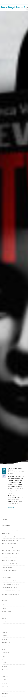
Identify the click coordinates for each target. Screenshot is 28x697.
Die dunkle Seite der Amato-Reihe (10, 557)
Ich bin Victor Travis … (7, 577)
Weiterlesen (11, 507)
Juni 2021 (4, 662)
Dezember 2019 (5, 689)
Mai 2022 (4, 649)
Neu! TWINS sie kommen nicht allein (10, 530)
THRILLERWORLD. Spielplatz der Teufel (11, 547)
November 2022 (5, 646)
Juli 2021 (4, 659)
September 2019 (5, 693)
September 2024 (6, 642)
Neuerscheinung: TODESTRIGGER (9, 563)
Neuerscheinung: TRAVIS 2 (8, 567)
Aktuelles (11, 473)
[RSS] (2, 2)
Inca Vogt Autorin (14, 7)
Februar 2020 (5, 686)
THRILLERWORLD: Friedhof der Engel (10, 553)
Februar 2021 (5, 669)
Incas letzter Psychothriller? (8, 536)
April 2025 (4, 635)
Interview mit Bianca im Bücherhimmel (10, 594)
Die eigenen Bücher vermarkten (9, 570)
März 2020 (4, 683)
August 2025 (5, 632)
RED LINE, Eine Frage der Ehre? (9, 543)
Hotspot (4, 615)
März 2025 (4, 639)
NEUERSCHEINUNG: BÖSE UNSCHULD (11, 591)
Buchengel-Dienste (6, 611)
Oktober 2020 (5, 676)
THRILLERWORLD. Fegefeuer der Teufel (11, 550)
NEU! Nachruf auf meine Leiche (9, 580)
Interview (4, 618)
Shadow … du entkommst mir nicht (10, 540)
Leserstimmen (5, 621)
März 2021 (4, 666)
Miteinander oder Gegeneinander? (10, 574)
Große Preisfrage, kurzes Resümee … (10, 584)
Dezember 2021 (5, 652)
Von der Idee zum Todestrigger (9, 560)
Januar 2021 (4, 673)
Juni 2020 (4, 679)
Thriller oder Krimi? (6, 533)
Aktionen (4, 604)
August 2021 (5, 656)
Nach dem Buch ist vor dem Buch (9, 587)
